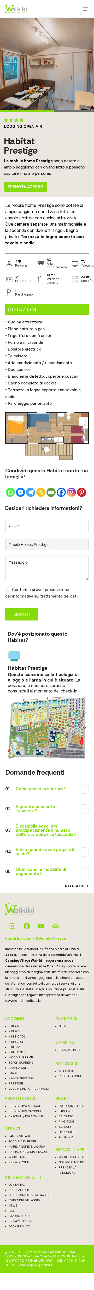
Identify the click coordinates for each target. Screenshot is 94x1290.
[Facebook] (61, 492)
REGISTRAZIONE (70, 1076)
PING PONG (66, 1121)
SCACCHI (65, 1127)
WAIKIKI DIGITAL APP (73, 1157)
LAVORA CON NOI (20, 1216)
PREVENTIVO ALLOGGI (24, 1106)
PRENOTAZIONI (20, 1098)
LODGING (14, 1019)
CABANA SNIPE (19, 1068)
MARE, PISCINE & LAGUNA (27, 1146)
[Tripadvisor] (55, 926)
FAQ (11, 1211)
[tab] (47, 789)
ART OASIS (66, 1064)
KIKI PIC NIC (17, 1052)
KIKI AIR (14, 1026)
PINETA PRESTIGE (21, 1078)
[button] (86, 9)
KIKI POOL (15, 1031)
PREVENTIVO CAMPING (25, 1111)
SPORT (62, 1098)
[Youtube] (41, 926)
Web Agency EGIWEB (36, 1265)
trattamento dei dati (58, 596)
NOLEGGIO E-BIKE (71, 1162)
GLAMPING (66, 1019)
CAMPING (65, 1042)
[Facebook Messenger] (20, 492)
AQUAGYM (66, 1137)
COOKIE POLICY (19, 1226)
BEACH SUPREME (21, 1062)
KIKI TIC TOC (17, 1036)
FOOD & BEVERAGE (22, 1141)
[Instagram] (71, 492)
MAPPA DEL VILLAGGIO (24, 1200)
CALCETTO (66, 1116)
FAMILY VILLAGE (20, 1136)
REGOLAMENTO (20, 1190)
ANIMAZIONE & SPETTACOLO (29, 1152)
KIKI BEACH (16, 1042)
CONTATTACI (17, 1184)
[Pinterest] (81, 492)
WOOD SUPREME (21, 1057)
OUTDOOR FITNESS (72, 1106)
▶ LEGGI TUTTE (77, 886)
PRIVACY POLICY (20, 1221)
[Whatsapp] (10, 492)
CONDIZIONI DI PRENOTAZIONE (30, 1195)
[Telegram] (30, 492)
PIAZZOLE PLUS (70, 1050)
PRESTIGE (16, 1083)
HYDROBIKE (67, 1132)
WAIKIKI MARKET (20, 1157)
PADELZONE (67, 1111)
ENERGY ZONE (19, 1162)
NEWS (13, 1205)
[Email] (51, 492)
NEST (63, 1026)
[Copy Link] (40, 492)
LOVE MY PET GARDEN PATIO (29, 1088)
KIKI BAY (14, 1047)
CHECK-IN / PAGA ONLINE (26, 1116)
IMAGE (13, 1073)
